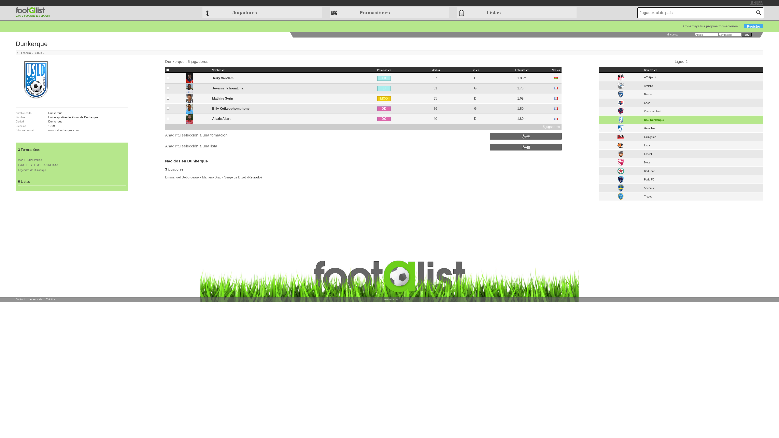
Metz (647, 162)
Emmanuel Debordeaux (182, 177)
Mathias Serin (222, 98)
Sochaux (649, 188)
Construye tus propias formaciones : (721, 26)
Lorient (648, 154)
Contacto (21, 299)
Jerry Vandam (222, 78)
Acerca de (36, 299)
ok (747, 34)
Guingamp (650, 136)
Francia (26, 52)
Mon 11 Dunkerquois (30, 159)
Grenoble (649, 128)
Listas (494, 12)
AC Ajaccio (650, 77)
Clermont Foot (652, 111)
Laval (647, 145)
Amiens (648, 85)
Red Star (649, 171)
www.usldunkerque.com (63, 130)
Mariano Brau (212, 177)
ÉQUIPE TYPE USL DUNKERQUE (38, 164)
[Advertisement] (72, 219)
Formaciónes (375, 12)
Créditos (51, 299)
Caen (647, 102)
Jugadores (244, 12)
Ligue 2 (39, 52)
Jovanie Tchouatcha (227, 88)
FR (760, 2)
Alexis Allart (221, 118)
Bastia (648, 94)
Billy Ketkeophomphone (231, 108)
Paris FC (649, 179)
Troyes (648, 196)
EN (753, 2)
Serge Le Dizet (235, 177)
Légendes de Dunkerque (32, 170)
